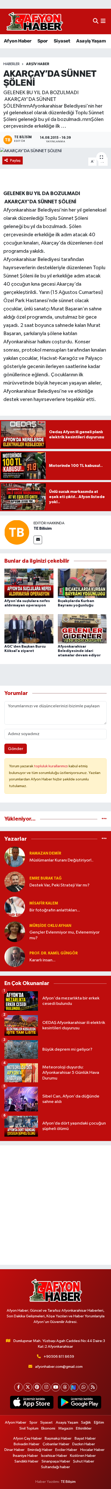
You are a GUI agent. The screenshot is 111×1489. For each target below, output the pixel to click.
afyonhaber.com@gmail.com (59, 1367)
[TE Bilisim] (16, 532)
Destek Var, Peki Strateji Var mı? (59, 885)
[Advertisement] (55, 1205)
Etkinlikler (84, 1428)
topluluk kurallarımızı (51, 766)
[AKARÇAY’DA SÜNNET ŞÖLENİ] (55, 151)
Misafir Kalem (43, 903)
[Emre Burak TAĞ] (14, 882)
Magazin (65, 1428)
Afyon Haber (17, 41)
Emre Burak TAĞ (45, 878)
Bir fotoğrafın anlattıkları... (54, 910)
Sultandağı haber (55, 1467)
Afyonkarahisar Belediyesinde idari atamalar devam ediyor (79, 651)
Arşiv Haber (37, 64)
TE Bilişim (68, 1482)
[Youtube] (55, 1387)
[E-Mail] (38, 540)
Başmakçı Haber (58, 1438)
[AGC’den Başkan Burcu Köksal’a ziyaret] (28, 628)
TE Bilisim (43, 528)
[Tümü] (104, 819)
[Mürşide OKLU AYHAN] (14, 931)
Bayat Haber (85, 1438)
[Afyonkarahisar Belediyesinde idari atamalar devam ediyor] (82, 628)
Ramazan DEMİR (45, 853)
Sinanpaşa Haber (56, 1461)
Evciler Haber (66, 1450)
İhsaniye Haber (25, 1456)
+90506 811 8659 (59, 1357)
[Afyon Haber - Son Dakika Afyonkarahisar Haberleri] (34, 21)
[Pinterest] (37, 1387)
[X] (27, 1387)
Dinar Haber (14, 1450)
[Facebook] (18, 1387)
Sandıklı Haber (26, 1461)
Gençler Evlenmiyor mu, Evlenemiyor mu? (64, 935)
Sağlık (86, 1422)
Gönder (15, 749)
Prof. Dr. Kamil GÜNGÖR (53, 953)
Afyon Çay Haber (27, 1438)
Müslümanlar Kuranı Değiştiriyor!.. (61, 860)
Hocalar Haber (92, 1450)
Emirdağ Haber (40, 1450)
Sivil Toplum (28, 1428)
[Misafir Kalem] (14, 906)
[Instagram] (46, 1387)
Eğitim (99, 1422)
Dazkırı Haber (83, 1444)
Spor (42, 41)
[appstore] (31, 1403)
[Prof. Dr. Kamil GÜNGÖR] (14, 956)
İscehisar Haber (54, 1456)
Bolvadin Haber (26, 1444)
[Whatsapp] (83, 1387)
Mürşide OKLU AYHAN (50, 926)
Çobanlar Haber (56, 1444)
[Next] (74, 1387)
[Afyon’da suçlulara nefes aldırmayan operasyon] (28, 583)
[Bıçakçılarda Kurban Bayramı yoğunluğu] (82, 583)
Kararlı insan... (42, 960)
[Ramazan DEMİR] (14, 857)
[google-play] (79, 1403)
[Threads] (65, 1387)
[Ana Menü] (103, 21)
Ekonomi (48, 1428)
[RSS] (93, 1387)
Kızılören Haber (83, 1456)
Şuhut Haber (83, 1461)
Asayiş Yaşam (91, 41)
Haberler (11, 64)
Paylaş (15, 160)
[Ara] (95, 21)
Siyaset (62, 41)
